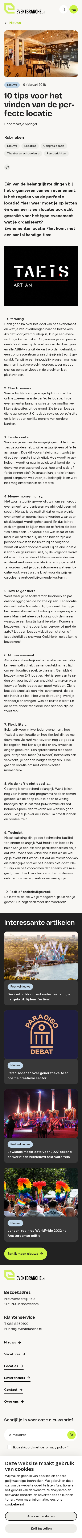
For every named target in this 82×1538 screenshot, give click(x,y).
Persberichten (56, 153)
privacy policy (56, 1447)
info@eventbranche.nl (25, 1329)
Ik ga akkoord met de (39, 1447)
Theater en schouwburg (23, 153)
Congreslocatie (53, 146)
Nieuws (15, 23)
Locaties (30, 146)
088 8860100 (17, 1324)
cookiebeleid (14, 1504)
